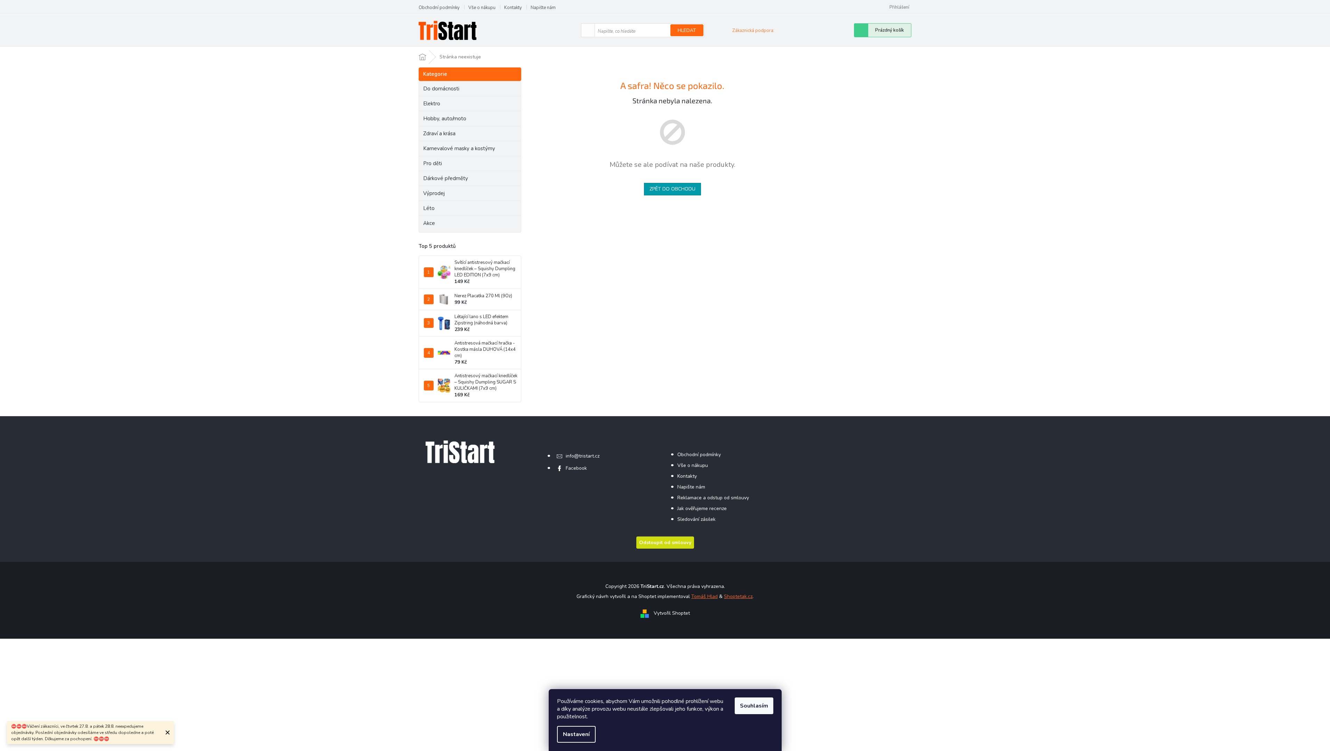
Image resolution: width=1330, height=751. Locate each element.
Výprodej (434, 193)
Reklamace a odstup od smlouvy (713, 497)
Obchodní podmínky (439, 8)
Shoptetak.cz (738, 596)
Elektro (431, 103)
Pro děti (432, 163)
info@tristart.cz (582, 456)
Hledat (687, 30)
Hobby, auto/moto (444, 118)
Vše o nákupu (481, 8)
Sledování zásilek (696, 519)
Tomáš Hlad (704, 596)
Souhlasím (754, 706)
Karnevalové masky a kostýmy (459, 148)
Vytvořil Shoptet (672, 613)
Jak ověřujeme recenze (702, 508)
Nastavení (576, 734)
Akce (429, 223)
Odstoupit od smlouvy (665, 542)
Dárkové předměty (445, 178)
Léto (429, 208)
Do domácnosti (441, 88)
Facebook (576, 468)
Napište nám (543, 8)
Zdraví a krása (439, 133)
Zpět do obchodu (672, 189)
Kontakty (513, 8)
